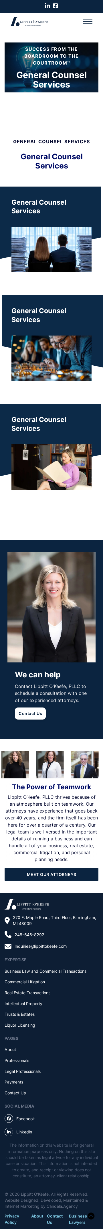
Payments (14, 1081)
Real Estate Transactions (27, 992)
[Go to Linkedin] (47, 6)
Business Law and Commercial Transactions (45, 971)
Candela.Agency (62, 1206)
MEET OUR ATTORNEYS (51, 874)
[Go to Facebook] (55, 6)
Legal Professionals (23, 1071)
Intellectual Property (23, 1003)
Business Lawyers (78, 1219)
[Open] (87, 21)
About (10, 1049)
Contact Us (30, 713)
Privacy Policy (12, 1219)
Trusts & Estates (20, 1014)
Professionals (17, 1060)
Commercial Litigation (25, 981)
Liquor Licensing (20, 1025)
